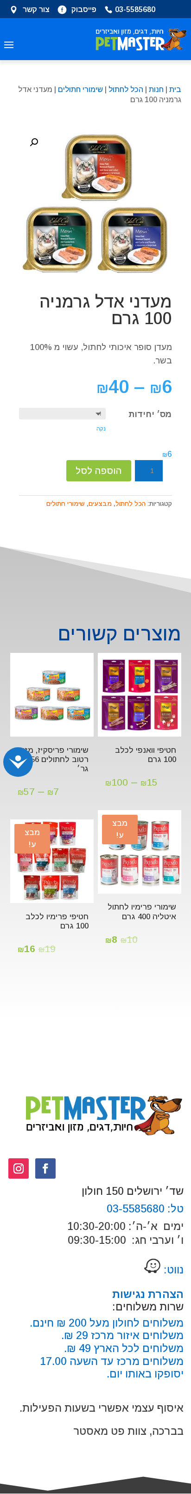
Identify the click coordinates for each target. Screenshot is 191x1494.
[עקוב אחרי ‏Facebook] (45, 1168)
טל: (174, 1209)
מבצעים (100, 503)
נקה (101, 428)
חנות (156, 89)
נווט (172, 1270)
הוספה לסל (99, 471)
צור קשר (36, 10)
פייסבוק (83, 10)
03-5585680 (135, 10)
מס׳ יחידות (150, 414)
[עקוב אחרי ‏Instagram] (18, 1168)
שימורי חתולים (80, 89)
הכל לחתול (125, 89)
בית (175, 89)
